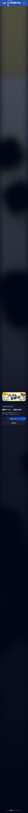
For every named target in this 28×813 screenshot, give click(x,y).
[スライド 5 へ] (20, 810)
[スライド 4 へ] (17, 810)
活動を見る (14, 424)
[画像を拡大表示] (23, 394)
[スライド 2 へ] (11, 810)
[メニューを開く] (24, 3)
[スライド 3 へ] (14, 810)
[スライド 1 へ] (8, 810)
